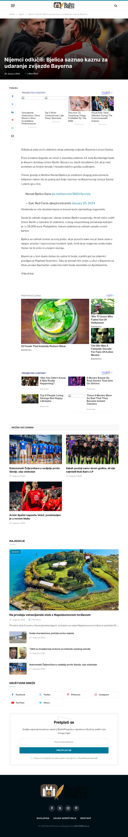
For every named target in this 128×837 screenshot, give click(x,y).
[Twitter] (12, 104)
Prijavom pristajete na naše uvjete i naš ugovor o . (65, 758)
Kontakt (85, 818)
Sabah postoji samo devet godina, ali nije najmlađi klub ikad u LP (90, 470)
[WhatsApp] (12, 128)
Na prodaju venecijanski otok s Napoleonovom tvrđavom (50, 615)
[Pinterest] (12, 120)
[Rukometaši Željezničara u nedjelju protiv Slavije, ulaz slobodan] (35, 449)
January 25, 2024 (83, 203)
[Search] (115, 5)
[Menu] (13, 5)
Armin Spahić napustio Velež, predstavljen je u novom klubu (35, 517)
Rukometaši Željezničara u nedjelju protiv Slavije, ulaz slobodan (34, 470)
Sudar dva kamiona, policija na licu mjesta (51, 633)
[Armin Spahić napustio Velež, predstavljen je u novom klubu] (35, 496)
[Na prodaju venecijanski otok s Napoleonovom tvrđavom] (64, 579)
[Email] (12, 136)
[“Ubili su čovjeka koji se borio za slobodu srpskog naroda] (18, 653)
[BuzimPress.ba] (64, 6)
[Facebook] (12, 96)
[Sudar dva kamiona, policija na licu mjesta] (18, 637)
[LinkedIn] (12, 112)
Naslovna (43, 818)
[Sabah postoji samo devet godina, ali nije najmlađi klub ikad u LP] (92, 449)
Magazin (15, 552)
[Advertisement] (64, 30)
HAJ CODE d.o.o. (81, 826)
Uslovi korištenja (64, 818)
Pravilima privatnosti (87, 758)
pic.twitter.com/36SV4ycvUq (71, 194)
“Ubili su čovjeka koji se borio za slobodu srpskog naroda (59, 649)
